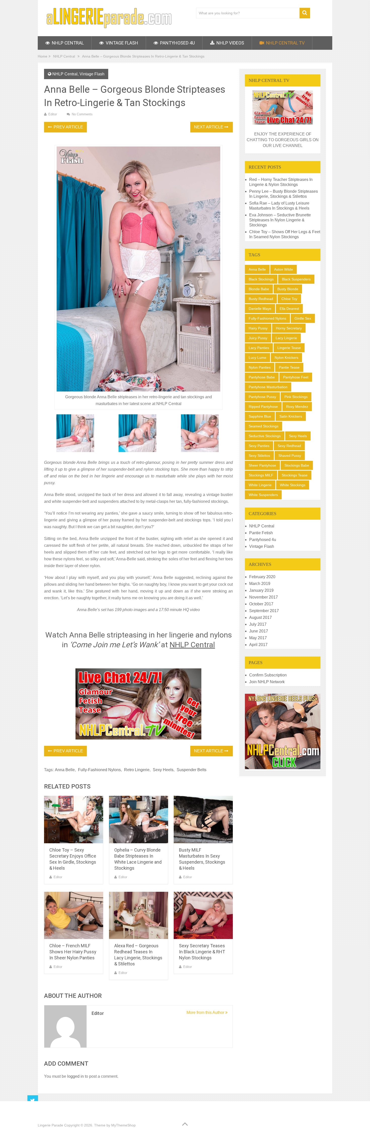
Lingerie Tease (289, 348)
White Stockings (292, 485)
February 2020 (262, 577)
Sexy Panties (259, 446)
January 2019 (261, 590)
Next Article (209, 127)
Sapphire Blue (260, 416)
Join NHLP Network (267, 682)
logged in (75, 1076)
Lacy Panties (259, 348)
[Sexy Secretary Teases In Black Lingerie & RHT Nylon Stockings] (203, 915)
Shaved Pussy (289, 456)
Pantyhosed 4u (177, 42)
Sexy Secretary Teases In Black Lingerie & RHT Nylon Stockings (202, 951)
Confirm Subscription (268, 675)
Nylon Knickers (286, 358)
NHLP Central (67, 42)
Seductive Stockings (265, 436)
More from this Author (206, 1012)
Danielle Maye (260, 309)
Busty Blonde (287, 289)
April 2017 (258, 645)
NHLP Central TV (285, 42)
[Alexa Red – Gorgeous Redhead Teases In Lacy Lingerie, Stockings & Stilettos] (138, 915)
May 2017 (258, 638)
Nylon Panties (260, 367)
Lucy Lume (257, 358)
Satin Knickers (290, 416)
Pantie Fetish (261, 533)
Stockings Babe (296, 465)
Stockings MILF (261, 475)
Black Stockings (261, 279)
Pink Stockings (296, 397)
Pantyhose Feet (295, 377)
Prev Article (68, 127)
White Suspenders (263, 495)
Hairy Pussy (258, 328)
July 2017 (258, 624)
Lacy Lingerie (286, 338)
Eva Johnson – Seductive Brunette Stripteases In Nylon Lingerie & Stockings (280, 220)
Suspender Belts (191, 770)
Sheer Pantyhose (262, 465)
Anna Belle (65, 770)
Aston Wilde (283, 269)
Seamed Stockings (263, 426)
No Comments (82, 114)
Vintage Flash (121, 42)
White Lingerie (260, 485)
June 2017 (258, 631)
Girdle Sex (302, 318)
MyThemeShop (123, 1125)
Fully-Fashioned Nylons (99, 770)
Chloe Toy (289, 299)
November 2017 (263, 597)
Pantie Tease (289, 367)
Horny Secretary (289, 328)
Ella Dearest (289, 309)
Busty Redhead (261, 299)
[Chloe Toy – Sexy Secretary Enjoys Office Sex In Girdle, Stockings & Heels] (73, 819)
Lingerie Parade (50, 1125)
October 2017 (261, 604)
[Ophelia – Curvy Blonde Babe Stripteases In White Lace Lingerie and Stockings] (138, 819)
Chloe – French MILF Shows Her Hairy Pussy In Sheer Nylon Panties (72, 951)
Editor (52, 114)
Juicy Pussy (258, 338)
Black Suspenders (296, 279)
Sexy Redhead (289, 446)
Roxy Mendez (297, 407)
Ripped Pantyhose (263, 407)
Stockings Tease (295, 475)
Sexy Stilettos (259, 456)
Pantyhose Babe (262, 377)
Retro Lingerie (137, 770)
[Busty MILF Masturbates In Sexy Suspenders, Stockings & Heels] (203, 819)
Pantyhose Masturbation (268, 387)
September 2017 (264, 611)
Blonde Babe (259, 289)
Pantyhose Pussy (262, 397)
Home (42, 56)
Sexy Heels (163, 770)
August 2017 (260, 617)
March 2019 (259, 583)
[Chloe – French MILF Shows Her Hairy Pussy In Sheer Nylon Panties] (73, 915)
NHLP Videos (229, 42)
